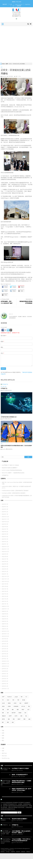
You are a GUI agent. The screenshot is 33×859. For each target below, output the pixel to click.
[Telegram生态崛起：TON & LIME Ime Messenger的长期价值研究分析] (5, 841)
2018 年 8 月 (5, 671)
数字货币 (14, 712)
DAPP (3, 696)
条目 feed (4, 753)
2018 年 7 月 (5, 673)
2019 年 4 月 (5, 651)
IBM (21, 696)
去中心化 (23, 706)
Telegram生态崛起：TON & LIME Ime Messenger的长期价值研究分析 (21, 839)
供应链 (9, 703)
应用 (7, 63)
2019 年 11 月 (5, 633)
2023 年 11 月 (5, 519)
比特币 (10, 716)
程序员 (3, 719)
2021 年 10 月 (5, 581)
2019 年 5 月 (5, 648)
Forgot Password (18, 4)
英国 (14, 719)
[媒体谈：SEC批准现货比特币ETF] (5, 774)
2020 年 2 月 (5, 628)
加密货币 (26, 703)
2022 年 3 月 (5, 569)
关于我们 (8, 851)
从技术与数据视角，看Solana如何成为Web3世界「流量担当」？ (21, 831)
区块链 (9, 706)
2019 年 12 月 (5, 631)
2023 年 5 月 (5, 534)
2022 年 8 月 (5, 556)
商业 (29, 706)
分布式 (15, 703)
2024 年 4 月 (5, 506)
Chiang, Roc (15, 776)
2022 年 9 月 (5, 554)
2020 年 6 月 (5, 619)
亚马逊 (23, 700)
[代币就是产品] (5, 825)
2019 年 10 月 (5, 636)
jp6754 (3, 390)
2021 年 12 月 (5, 576)
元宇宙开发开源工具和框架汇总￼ (9, 417)
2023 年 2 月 (5, 541)
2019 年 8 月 (5, 641)
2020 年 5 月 (5, 621)
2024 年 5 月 (5, 504)
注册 (3, 748)
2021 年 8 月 (5, 586)
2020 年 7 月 (5, 616)
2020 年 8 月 (5, 614)
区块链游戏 (16, 706)
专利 (13, 700)
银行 (3, 722)
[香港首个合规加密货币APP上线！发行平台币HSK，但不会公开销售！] (5, 788)
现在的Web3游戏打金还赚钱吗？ (10, 467)
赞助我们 (28, 851)
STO (3, 700)
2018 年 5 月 (5, 678)
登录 (3, 750)
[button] (3, 329)
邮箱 (2, 341)
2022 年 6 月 (5, 561)
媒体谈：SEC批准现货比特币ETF (20, 774)
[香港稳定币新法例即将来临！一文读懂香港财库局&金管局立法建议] (5, 783)
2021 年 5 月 (5, 594)
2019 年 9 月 (5, 638)
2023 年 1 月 (5, 544)
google (16, 696)
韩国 (8, 722)
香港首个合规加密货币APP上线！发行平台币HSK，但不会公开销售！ (21, 789)
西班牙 (19, 719)
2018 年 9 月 (5, 668)
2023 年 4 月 (5, 536)
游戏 (21, 716)
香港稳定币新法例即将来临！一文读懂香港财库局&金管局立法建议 (21, 781)
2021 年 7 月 (5, 589)
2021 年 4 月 (5, 596)
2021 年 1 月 (5, 604)
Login (13, 5)
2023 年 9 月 (5, 524)
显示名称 (3, 335)
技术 (28, 709)
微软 (13, 709)
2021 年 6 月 (5, 591)
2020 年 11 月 (5, 609)
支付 (8, 712)
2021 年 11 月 (5, 579)
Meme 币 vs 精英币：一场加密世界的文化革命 (13, 473)
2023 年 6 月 (5, 531)
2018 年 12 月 (5, 661)
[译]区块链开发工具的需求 (22, 490)
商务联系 (18, 851)
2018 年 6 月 (5, 676)
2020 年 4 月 (5, 624)
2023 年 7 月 (5, 529)
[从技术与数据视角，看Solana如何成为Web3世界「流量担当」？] (5, 833)
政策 (3, 738)
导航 (3, 730)
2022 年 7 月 (5, 559)
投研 (3, 386)
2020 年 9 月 (5, 611)
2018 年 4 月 (5, 681)
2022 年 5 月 (5, 564)
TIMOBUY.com (10, 850)
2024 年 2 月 (5, 511)
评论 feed (4, 755)
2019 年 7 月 (5, 643)
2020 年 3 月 (5, 626)
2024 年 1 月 (5, 514)
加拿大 (3, 706)
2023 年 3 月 (5, 539)
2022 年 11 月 (5, 549)
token (8, 700)
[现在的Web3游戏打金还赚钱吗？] (5, 819)
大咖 (3, 709)
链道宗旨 (2, 851)
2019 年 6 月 (5, 646)
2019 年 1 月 (5, 658)
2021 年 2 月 (5, 601)
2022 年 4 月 (5, 566)
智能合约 (4, 716)
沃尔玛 (16, 716)
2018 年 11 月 (5, 663)
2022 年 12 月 (5, 546)
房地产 (23, 709)
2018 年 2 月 (5, 686)
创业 (20, 703)
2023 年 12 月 (5, 516)
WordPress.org (5, 758)
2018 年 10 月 (5, 666)
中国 (18, 700)
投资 (3, 712)
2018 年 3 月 (5, 683)
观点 (5, 386)
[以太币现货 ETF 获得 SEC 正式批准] (5, 769)
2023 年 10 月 (5, 521)
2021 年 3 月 (5, 599)
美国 (9, 719)
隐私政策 (19, 5)
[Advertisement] (16, 43)
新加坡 (20, 712)
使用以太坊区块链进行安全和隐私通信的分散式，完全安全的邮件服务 (16, 446)
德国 (18, 709)
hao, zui (4, 76)
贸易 (24, 719)
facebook (9, 696)
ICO (26, 696)
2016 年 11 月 (5, 688)
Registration (27, 4)
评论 (2, 353)
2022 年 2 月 (5, 571)
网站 (2, 347)
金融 (29, 719)
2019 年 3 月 (5, 653)
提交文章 (5, 4)
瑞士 (26, 716)
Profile (10, 4)
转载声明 (13, 851)
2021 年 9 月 (5, 584)
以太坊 (3, 703)
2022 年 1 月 (5, 574)
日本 (25, 712)
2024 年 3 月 (5, 509)
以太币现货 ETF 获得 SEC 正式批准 (10, 465)
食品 (13, 722)
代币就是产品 (4, 388)
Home (3, 63)
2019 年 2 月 (5, 656)
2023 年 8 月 (5, 526)
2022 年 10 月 (5, 551)
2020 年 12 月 (5, 606)
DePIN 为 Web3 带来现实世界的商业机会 (12, 470)
